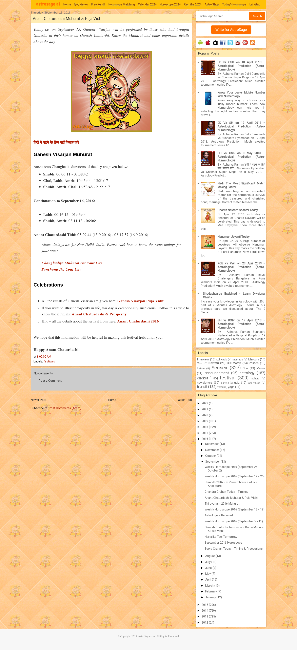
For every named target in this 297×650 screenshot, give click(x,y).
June (209, 568)
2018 (205, 427)
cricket (202, 378)
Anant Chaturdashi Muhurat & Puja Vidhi (231, 498)
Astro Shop (212, 4)
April (208, 579)
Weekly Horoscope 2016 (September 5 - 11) (234, 521)
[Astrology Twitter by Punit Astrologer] (230, 45)
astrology (247, 373)
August (210, 556)
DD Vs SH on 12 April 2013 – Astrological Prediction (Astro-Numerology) (241, 126)
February (211, 591)
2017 (205, 433)
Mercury (253, 359)
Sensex (219, 368)
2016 (205, 439)
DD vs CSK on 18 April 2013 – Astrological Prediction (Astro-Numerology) (241, 65)
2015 (205, 605)
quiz (237, 382)
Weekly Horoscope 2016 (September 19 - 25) (234, 476)
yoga (231, 387)
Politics (254, 363)
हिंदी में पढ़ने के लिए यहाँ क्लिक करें (56, 142)
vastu (220, 387)
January (211, 597)
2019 (205, 421)
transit (202, 386)
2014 (205, 610)
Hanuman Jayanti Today (234, 236)
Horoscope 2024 (170, 4)
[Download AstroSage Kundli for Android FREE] (200, 45)
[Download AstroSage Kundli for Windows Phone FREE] (215, 45)
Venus (261, 368)
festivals (49, 361)
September (213, 461)
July (208, 562)
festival (228, 378)
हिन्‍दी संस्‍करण (81, 4)
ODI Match (234, 363)
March (209, 585)
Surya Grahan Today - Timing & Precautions (234, 548)
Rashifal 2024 (192, 4)
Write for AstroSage (231, 29)
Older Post (185, 400)
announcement (216, 373)
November (212, 450)
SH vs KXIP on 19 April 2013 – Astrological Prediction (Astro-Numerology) (241, 323)
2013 (205, 616)
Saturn (201, 368)
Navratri (214, 363)
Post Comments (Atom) (65, 408)
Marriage (238, 359)
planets (225, 382)
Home (67, 4)
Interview (203, 359)
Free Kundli (98, 4)
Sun (245, 368)
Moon (200, 363)
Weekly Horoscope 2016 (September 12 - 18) (234, 509)
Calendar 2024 (147, 4)
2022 (205, 403)
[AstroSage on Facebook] (222, 45)
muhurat (255, 378)
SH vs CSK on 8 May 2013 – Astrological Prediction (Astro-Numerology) (241, 156)
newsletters (205, 382)
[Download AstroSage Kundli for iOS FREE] (207, 45)
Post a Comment (50, 380)
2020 (205, 415)
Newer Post (38, 400)
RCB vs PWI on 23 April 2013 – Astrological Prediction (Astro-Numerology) (241, 266)
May (208, 573)
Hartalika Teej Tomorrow (221, 537)
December (212, 444)
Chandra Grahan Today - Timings (226, 492)
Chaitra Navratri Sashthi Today (238, 210)
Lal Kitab (255, 4)
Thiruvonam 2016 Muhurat (222, 503)
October (211, 456)
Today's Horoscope (234, 4)
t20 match (254, 382)
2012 (205, 622)
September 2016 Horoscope (223, 542)
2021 (205, 409)
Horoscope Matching (121, 4)
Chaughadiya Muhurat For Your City (72, 263)
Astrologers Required (219, 515)
